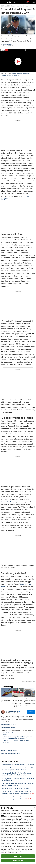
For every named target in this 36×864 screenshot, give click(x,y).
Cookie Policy (14, 852)
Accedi (33, 2)
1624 (2, 815)
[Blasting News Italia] (10, 2)
